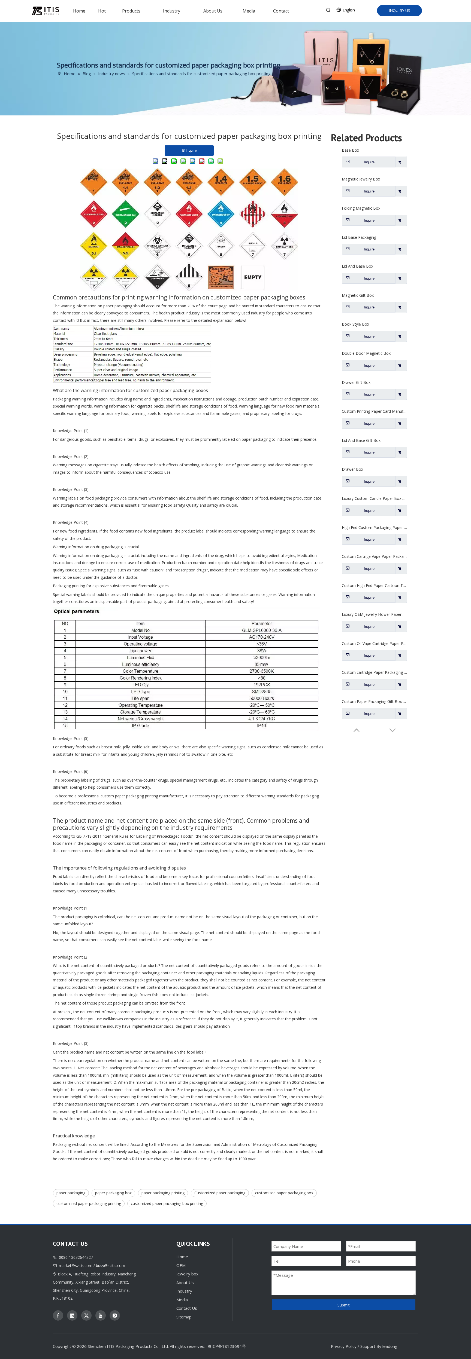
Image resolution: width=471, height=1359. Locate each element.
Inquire (369, 162)
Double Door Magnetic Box (366, 353)
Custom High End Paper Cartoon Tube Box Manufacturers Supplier (374, 585)
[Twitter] (86, 1315)
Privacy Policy (344, 1346)
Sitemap (184, 1317)
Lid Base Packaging (359, 237)
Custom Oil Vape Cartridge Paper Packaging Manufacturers (374, 643)
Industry (184, 1291)
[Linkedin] (72, 1315)
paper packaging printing (163, 1192)
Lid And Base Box (357, 266)
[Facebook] (58, 1315)
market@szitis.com (75, 1265)
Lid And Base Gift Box (361, 440)
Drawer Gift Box (356, 382)
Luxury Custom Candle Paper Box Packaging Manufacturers (374, 498)
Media (182, 1299)
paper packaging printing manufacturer (149, 795)
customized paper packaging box (284, 1192)
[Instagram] (115, 1315)
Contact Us (186, 1308)
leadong (389, 1346)
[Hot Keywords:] (328, 10)
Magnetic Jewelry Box (361, 179)
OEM (181, 1265)
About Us (185, 1282)
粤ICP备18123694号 (226, 1346)
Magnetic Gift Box (358, 295)
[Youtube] (100, 1315)
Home (182, 1256)
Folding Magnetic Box (361, 208)
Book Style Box (355, 324)
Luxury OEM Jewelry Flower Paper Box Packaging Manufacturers (374, 614)
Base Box (350, 150)
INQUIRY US (399, 10)
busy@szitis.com (110, 1265)
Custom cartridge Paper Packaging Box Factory (374, 672)
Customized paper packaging (219, 1192)
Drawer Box (352, 469)
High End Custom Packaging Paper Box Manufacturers (374, 527)
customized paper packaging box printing (167, 1203)
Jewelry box (187, 1274)
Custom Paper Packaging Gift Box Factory (374, 701)
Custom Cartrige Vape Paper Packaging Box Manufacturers (374, 556)
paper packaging (70, 1192)
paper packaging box (113, 1192)
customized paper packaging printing (88, 1203)
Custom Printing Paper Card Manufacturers (374, 411)
